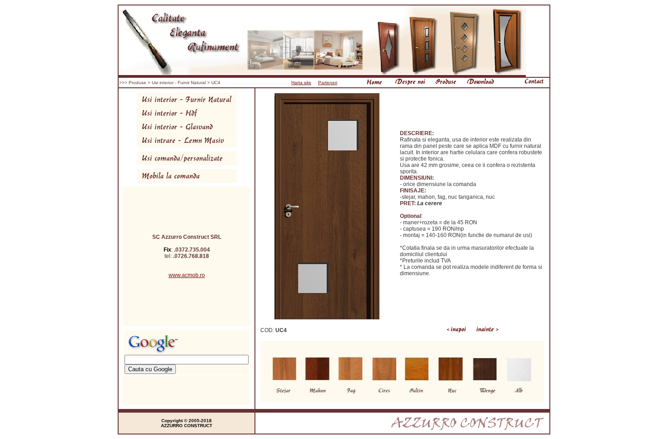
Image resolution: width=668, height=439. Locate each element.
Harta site (301, 82)
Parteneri (327, 82)
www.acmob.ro (187, 275)
